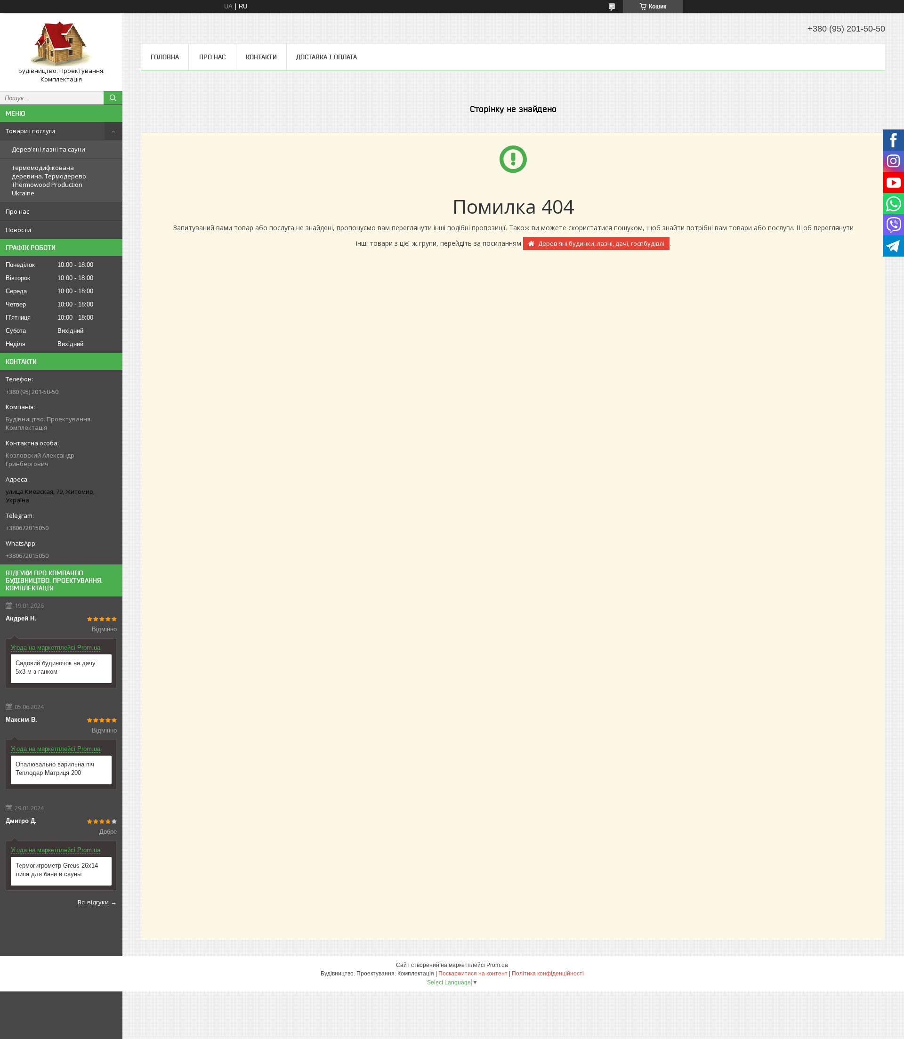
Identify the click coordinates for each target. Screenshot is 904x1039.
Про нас (17, 211)
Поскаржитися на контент (473, 973)
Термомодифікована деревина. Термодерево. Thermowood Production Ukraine (50, 180)
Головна (165, 57)
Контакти (261, 57)
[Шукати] (113, 98)
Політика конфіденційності (548, 973)
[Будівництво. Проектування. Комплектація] (61, 43)
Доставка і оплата (326, 57)
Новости (18, 230)
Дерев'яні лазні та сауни (48, 149)
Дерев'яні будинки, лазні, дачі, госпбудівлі (601, 243)
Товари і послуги (30, 131)
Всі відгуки (93, 902)
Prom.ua (497, 965)
